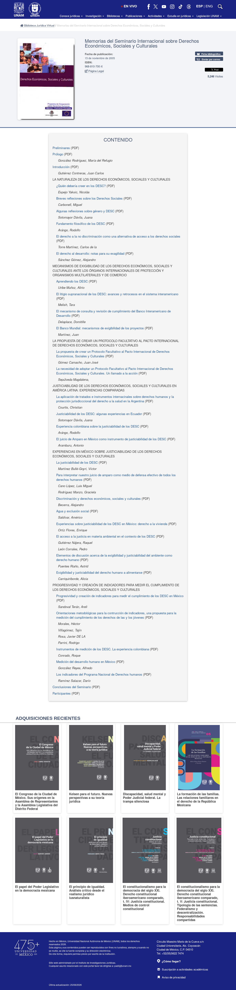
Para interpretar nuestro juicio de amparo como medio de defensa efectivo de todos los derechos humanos (116, 477)
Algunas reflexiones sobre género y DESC (85, 211)
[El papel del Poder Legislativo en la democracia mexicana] (37, 870)
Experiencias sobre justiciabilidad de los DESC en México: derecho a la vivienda (111, 523)
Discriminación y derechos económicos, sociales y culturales (98, 498)
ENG (209, 6)
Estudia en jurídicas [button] (179, 16)
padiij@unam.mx (122, 965)
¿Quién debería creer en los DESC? (81, 185)
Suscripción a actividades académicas (185, 969)
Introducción (61, 166)
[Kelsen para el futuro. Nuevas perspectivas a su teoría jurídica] (91, 768)
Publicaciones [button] (134, 16)
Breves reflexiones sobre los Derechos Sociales (89, 198)
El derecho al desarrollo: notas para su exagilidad (90, 253)
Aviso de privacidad (173, 977)
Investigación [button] (94, 16)
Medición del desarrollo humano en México (85, 661)
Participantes (62, 693)
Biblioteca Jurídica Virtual (38, 25)
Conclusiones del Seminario (72, 686)
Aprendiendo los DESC (72, 281)
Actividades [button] (155, 16)
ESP (199, 6)
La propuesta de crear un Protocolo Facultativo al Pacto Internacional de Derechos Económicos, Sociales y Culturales (113, 353)
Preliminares (61, 147)
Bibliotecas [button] (114, 16)
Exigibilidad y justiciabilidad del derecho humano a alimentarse (99, 572)
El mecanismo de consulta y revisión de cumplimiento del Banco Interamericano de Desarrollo (113, 313)
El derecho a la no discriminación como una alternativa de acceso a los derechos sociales (118, 236)
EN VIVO (130, 6)
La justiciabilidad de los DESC (77, 462)
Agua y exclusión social (72, 511)
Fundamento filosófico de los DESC (80, 223)
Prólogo (58, 154)
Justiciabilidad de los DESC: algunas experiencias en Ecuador (99, 413)
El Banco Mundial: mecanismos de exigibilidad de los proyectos (100, 328)
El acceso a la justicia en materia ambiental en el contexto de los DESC (105, 536)
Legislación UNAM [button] (208, 16)
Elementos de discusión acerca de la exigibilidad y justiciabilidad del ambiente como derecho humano (114, 557)
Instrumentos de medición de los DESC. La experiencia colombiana (102, 649)
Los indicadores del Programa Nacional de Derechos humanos (99, 674)
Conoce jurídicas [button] (70, 16)
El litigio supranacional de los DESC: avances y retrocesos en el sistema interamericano (117, 294)
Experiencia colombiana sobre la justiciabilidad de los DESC (97, 426)
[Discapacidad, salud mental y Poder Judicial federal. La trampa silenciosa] (145, 768)
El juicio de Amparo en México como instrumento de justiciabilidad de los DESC (111, 439)
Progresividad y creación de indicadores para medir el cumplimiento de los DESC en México (119, 595)
